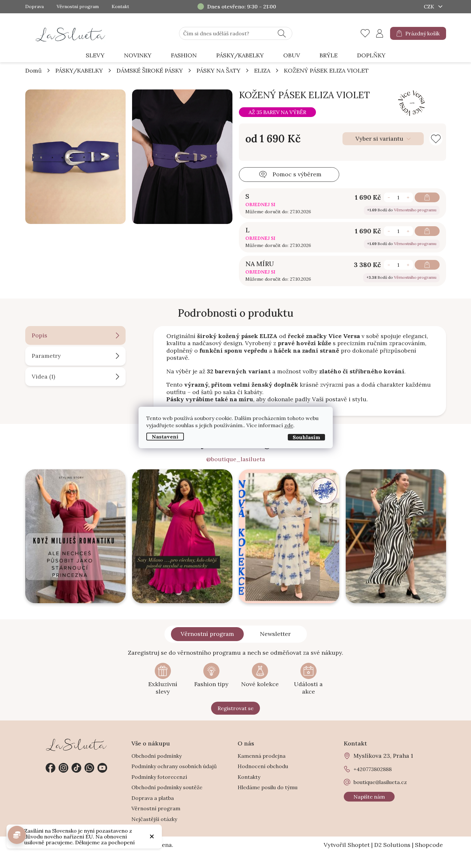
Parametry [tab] (46, 355)
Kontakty (249, 777)
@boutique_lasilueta (235, 459)
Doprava (34, 6)
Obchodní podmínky (156, 756)
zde (288, 425)
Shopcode (429, 845)
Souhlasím (306, 437)
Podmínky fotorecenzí (159, 777)
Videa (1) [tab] (43, 376)
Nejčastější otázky (154, 819)
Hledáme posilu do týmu (267, 787)
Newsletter (275, 634)
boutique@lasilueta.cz (380, 782)
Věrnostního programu (415, 209)
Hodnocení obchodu (263, 766)
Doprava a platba (152, 798)
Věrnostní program (78, 6)
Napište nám (369, 796)
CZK (429, 6)
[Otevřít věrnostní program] (17, 835)
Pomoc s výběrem (297, 174)
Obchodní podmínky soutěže (166, 787)
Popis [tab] (39, 335)
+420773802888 (89, 768)
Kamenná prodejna (262, 756)
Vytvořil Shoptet (347, 845)
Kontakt (120, 6)
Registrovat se (235, 708)
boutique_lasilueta (63, 768)
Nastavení (165, 436)
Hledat (281, 33)
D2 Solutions (392, 845)
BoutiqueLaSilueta (50, 768)
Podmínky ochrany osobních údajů (174, 766)
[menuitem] (95, 56)
